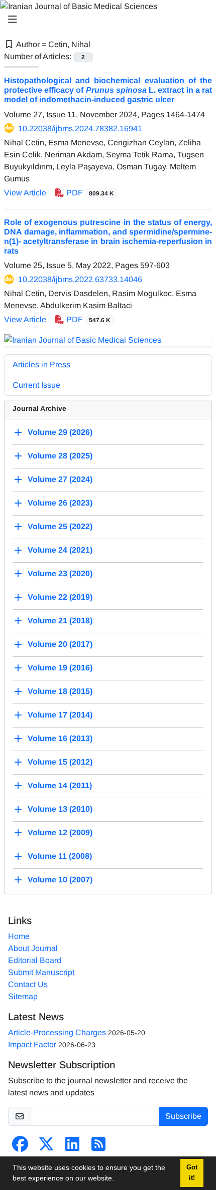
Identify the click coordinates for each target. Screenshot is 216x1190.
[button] (117, 1179)
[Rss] (98, 1147)
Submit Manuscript (41, 972)
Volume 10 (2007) (60, 879)
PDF (89, 192)
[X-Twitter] (46, 1147)
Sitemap (23, 996)
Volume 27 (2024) (60, 479)
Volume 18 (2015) (60, 691)
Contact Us (28, 984)
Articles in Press (41, 364)
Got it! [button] (191, 1172)
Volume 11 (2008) (60, 856)
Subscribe (183, 1116)
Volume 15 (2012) (60, 762)
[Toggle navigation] (105, 20)
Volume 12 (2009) (60, 832)
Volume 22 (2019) (60, 597)
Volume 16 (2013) (60, 738)
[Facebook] (20, 1147)
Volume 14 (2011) (60, 785)
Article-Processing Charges (57, 1032)
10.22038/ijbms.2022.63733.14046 (80, 279)
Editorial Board (34, 960)
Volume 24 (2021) (60, 550)
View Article (25, 192)
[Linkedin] (72, 1147)
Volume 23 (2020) (60, 573)
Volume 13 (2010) (60, 809)
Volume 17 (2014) (60, 714)
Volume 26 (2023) (60, 503)
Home (19, 936)
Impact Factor (32, 1044)
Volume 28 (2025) (60, 455)
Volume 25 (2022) (60, 526)
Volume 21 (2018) (60, 620)
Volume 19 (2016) (60, 667)
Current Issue (36, 385)
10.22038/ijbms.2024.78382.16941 (80, 128)
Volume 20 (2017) (60, 644)
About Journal (33, 948)
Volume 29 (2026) (60, 432)
